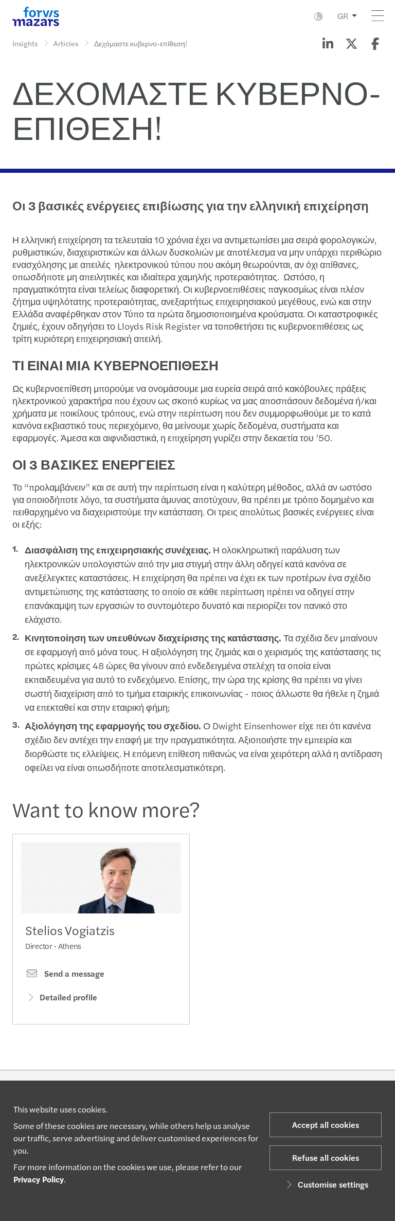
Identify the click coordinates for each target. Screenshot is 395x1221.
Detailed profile (68, 997)
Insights (25, 43)
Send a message (73, 973)
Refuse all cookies (325, 1157)
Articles (65, 43)
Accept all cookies (325, 1124)
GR (342, 16)
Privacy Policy (38, 1179)
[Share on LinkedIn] (327, 43)
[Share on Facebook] (375, 43)
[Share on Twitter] (351, 43)
